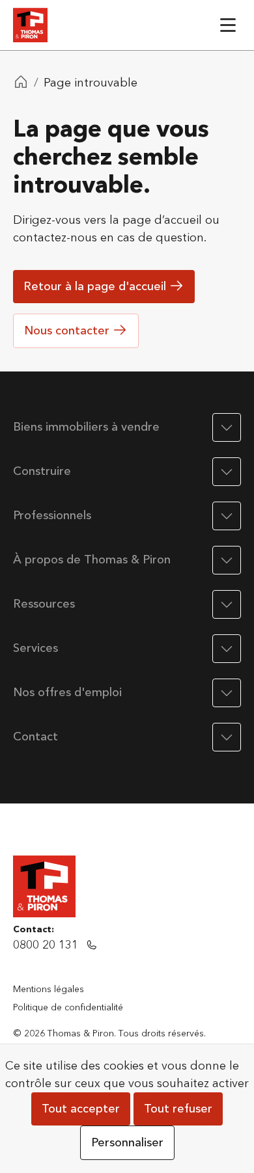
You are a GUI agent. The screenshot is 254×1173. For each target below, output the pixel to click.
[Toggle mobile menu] (228, 25)
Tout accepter (81, 1109)
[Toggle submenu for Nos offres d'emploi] (226, 693)
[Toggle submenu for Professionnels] (226, 516)
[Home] (21, 83)
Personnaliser (127, 1143)
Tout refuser (178, 1109)
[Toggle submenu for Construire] (226, 471)
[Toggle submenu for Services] (226, 648)
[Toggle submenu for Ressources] (226, 604)
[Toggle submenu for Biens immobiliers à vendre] (226, 427)
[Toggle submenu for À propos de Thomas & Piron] (226, 560)
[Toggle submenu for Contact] (226, 737)
